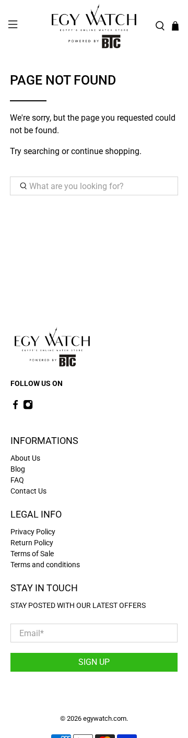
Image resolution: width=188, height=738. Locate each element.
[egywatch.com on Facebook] (15, 407)
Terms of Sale (32, 553)
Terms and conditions (45, 564)
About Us (25, 458)
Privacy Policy (32, 532)
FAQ (17, 480)
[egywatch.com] (94, 26)
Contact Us (28, 491)
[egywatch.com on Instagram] (28, 407)
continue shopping (105, 151)
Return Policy (31, 542)
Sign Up (94, 662)
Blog (17, 469)
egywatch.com (104, 718)
